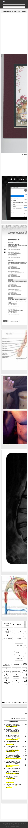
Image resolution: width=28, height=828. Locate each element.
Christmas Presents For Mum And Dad (11, 11)
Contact (3, 823)
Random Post (23, 823)
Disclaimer (7, 823)
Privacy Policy (16, 823)
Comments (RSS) (17, 826)
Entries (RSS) (9, 826)
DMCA (11, 823)
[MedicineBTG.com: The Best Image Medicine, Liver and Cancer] (14, 4)
